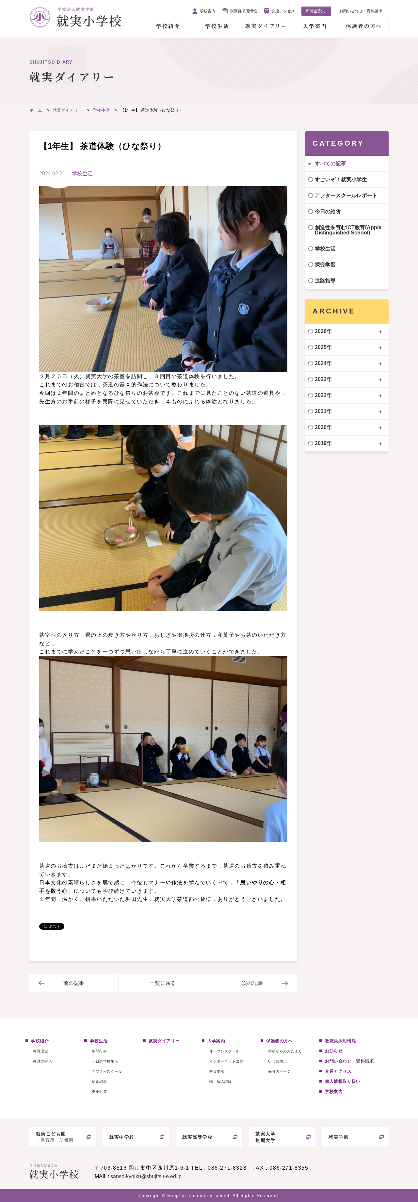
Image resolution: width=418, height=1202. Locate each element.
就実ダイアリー (266, 26)
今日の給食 (328, 211)
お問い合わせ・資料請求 (360, 11)
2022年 (323, 395)
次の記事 (252, 983)
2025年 (323, 347)
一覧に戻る (163, 983)
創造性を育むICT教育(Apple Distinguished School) (348, 230)
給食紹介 (99, 1081)
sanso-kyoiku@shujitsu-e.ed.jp (146, 1176)
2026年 (323, 331)
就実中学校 (122, 1137)
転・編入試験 (220, 1081)
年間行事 (99, 1051)
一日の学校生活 (105, 1061)
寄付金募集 (315, 11)
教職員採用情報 (243, 11)
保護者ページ (279, 1071)
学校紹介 (168, 26)
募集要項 (216, 1071)
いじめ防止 (277, 1061)
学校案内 (208, 11)
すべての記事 (330, 163)
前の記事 (73, 983)
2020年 (323, 427)
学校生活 (217, 26)
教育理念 (40, 1051)
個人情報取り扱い (343, 1081)
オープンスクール (224, 1051)
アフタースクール (107, 1071)
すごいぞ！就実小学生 (341, 179)
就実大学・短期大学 (268, 1137)
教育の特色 (42, 1061)
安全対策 (99, 1092)
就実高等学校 (197, 1137)
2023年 (323, 379)
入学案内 (315, 26)
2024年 (323, 363)
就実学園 (339, 1137)
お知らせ (334, 1051)
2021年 (323, 411)
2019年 (323, 443)
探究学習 (325, 264)
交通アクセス (283, 11)
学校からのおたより (285, 1051)
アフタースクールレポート (346, 195)
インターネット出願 (226, 1061)
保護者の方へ (364, 26)
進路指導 (325, 280)
